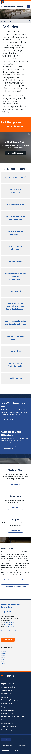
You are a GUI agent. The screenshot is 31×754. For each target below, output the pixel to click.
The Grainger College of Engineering (11, 631)
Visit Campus (5, 697)
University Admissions (8, 687)
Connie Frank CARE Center (9, 726)
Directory (4, 657)
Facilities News (15, 378)
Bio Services (15, 351)
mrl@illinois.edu (9, 626)
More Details (15, 484)
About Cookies (6, 739)
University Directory (7, 713)
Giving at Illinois (6, 707)
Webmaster (5, 750)
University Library (6, 730)
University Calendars (7, 710)
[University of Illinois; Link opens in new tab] (7, 676)
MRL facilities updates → (15, 126)
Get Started (8, 420)
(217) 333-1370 (9, 622)
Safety (3, 655)
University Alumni (6, 703)
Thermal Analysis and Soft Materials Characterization (15, 276)
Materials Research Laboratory (10, 606)
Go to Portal (8, 448)
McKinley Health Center (8, 723)
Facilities (3, 651)
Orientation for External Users (15, 586)
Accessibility (22, 745)
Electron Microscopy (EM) (15, 177)
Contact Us (8, 640)
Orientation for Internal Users (15, 580)
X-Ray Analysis (15, 291)
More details (15, 531)
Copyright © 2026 (7, 745)
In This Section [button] (6, 21)
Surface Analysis (15, 261)
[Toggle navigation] (28, 6)
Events (3, 661)
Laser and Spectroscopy (15, 204)
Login (16, 750)
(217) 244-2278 (8, 624)
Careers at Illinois (6, 690)
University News (6, 694)
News (2, 659)
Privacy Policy (21, 740)
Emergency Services (7, 720)
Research (3, 653)
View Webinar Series (15, 153)
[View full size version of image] (29, 10)
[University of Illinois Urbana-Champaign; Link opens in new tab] (2, 2)
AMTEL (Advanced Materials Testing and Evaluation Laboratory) (15, 306)
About (3, 663)
